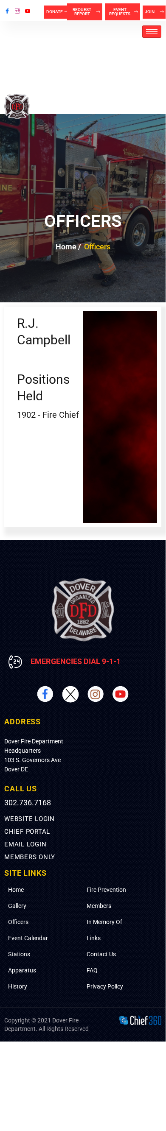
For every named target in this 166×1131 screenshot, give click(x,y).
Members (99, 905)
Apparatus (22, 970)
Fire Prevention (106, 889)
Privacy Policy (105, 986)
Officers (18, 922)
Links (94, 938)
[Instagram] (17, 10)
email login (25, 844)
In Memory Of (104, 922)
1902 (26, 415)
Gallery (17, 905)
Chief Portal (27, 831)
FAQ (92, 970)
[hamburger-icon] (151, 31)
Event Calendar (28, 938)
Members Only (29, 857)
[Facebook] (7, 10)
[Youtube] (27, 10)
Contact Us (101, 954)
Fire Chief (60, 415)
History (17, 986)
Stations (19, 954)
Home (16, 889)
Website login (29, 819)
